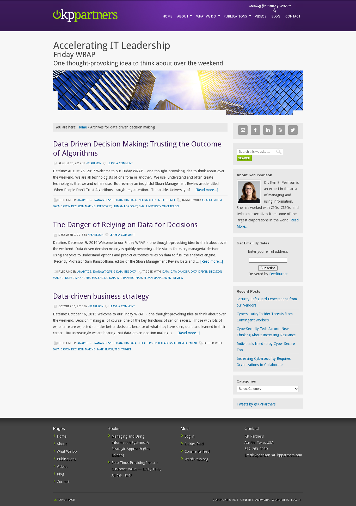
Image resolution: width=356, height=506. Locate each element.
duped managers (77, 278)
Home (61, 436)
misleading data (104, 278)
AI (203, 200)
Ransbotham (132, 278)
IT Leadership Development (177, 343)
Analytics (84, 200)
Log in (189, 436)
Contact (63, 482)
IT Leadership (147, 343)
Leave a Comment (120, 163)
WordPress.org (196, 459)
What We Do (67, 451)
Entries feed (194, 444)
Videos (62, 466)
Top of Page (66, 500)
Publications (66, 459)
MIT (119, 278)
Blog (60, 474)
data (165, 271)
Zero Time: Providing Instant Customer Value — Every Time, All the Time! (136, 469)
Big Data (130, 200)
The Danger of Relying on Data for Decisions (125, 224)
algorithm (214, 200)
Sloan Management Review (163, 278)
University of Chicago (162, 206)
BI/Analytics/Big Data (108, 200)
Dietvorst (104, 206)
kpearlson (93, 163)
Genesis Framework (254, 500)
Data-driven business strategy (101, 296)
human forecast (125, 206)
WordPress (280, 500)
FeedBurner (278, 274)
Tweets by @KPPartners (256, 404)
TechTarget (123, 349)
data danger (179, 271)
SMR (142, 206)
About (62, 444)
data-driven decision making (74, 206)
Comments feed (197, 451)
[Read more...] (207, 190)
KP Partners (97, 15)
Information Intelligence (157, 200)
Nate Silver (105, 349)
